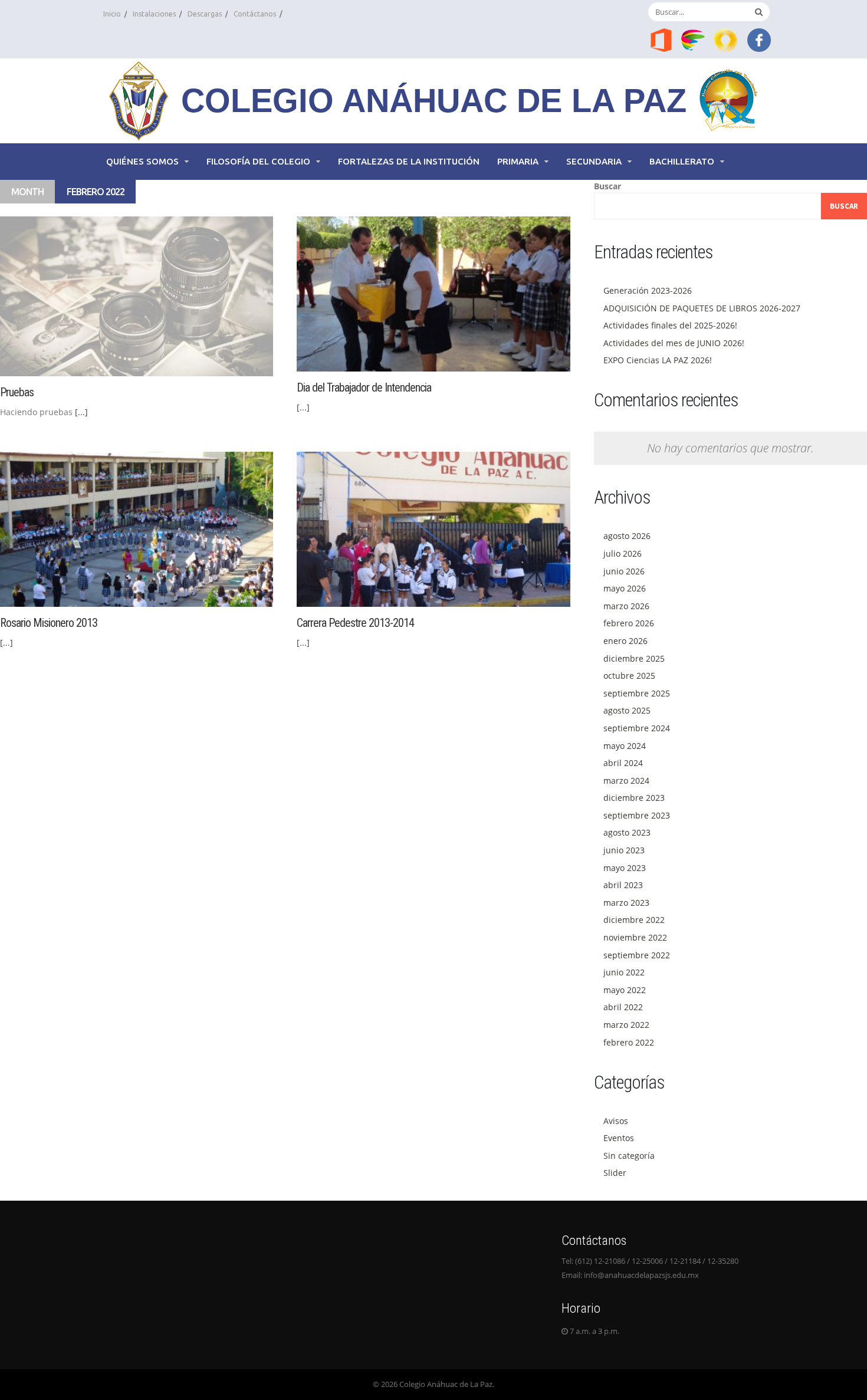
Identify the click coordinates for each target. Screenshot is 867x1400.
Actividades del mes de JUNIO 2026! (673, 343)
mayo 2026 (624, 588)
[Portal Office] (661, 39)
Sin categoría (629, 1155)
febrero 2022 (628, 1042)
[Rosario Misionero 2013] (136, 528)
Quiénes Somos (142, 161)
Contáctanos (255, 14)
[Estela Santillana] (694, 39)
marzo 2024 (626, 780)
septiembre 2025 (636, 693)
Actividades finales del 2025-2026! (670, 325)
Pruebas (17, 392)
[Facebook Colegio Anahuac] (759, 39)
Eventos (618, 1137)
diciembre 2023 (634, 797)
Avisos (615, 1120)
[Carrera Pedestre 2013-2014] (433, 528)
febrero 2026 (628, 623)
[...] (81, 412)
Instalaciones (154, 14)
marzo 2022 (626, 1024)
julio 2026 (622, 553)
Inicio (112, 14)
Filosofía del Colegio (258, 161)
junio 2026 (624, 571)
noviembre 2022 (635, 937)
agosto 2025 (627, 710)
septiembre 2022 (636, 955)
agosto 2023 (627, 832)
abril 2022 (623, 1007)
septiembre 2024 (636, 728)
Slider (614, 1172)
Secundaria (594, 161)
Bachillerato (681, 161)
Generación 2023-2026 (647, 290)
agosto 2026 (627, 535)
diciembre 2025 (634, 658)
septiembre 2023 (636, 815)
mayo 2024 (624, 745)
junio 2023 (624, 850)
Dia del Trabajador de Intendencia (364, 387)
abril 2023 (623, 884)
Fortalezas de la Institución (409, 161)
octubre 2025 (629, 675)
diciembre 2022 (634, 919)
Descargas (205, 14)
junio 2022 (624, 972)
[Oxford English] (726, 39)
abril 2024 (623, 762)
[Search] (759, 11)
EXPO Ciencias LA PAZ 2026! (657, 360)
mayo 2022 (624, 989)
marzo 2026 (626, 606)
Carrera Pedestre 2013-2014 (355, 623)
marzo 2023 (626, 902)
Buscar (607, 186)
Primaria (517, 161)
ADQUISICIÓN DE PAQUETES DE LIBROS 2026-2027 (701, 308)
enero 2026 (625, 640)
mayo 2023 (624, 867)
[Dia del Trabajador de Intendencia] (433, 292)
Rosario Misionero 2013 (48, 623)
